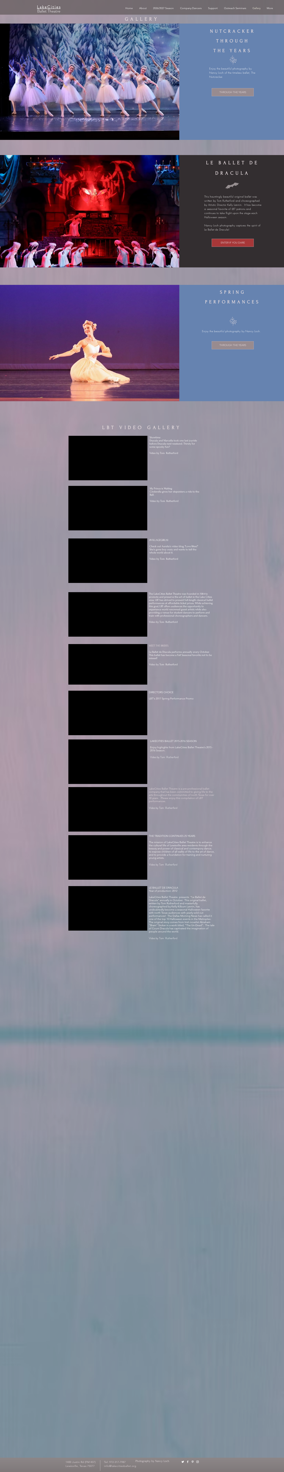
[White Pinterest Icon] (192, 1461)
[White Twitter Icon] (182, 1461)
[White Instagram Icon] (197, 1461)
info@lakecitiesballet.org (120, 1466)
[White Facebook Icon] (187, 1461)
